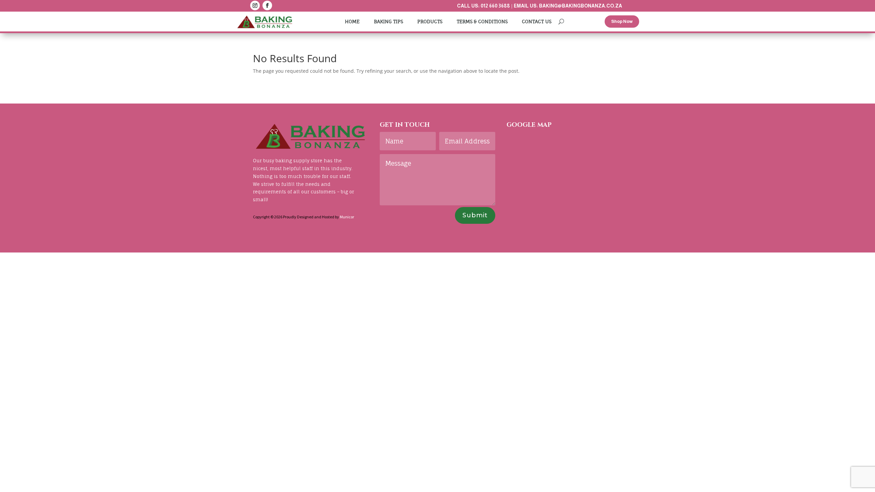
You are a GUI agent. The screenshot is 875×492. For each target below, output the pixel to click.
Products (429, 21)
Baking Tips (388, 21)
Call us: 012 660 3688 (483, 6)
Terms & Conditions (482, 21)
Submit (475, 215)
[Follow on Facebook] (267, 5)
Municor (347, 216)
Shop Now (622, 21)
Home (352, 21)
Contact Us (536, 21)
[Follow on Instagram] (255, 5)
